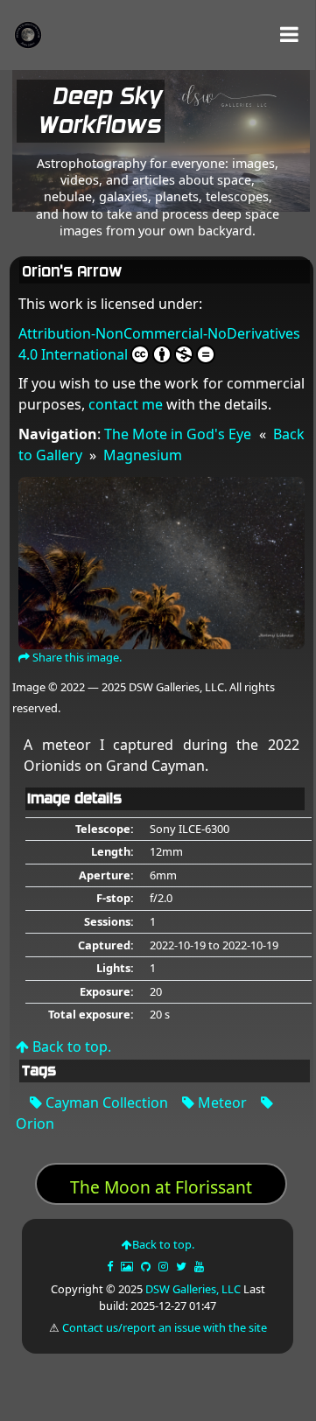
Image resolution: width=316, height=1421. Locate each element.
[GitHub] (147, 1266)
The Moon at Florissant (161, 1187)
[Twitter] (182, 1266)
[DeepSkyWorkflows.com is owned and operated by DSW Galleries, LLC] (224, 115)
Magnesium (142, 455)
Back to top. (70, 1046)
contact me (125, 404)
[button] (289, 34)
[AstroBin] (128, 1266)
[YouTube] (200, 1266)
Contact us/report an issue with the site (164, 1327)
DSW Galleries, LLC (193, 1289)
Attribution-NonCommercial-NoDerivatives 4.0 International (159, 344)
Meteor (220, 1102)
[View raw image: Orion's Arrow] (161, 560)
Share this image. (76, 657)
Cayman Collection (105, 1102)
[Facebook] (111, 1266)
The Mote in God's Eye (178, 434)
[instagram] (163, 1266)
